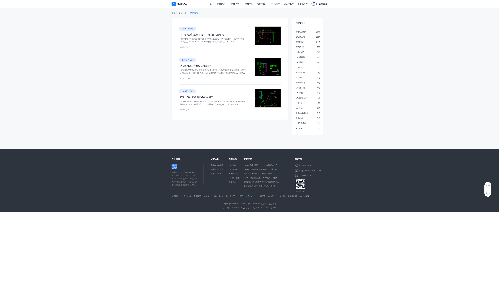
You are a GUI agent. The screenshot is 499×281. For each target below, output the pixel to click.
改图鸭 (240, 196)
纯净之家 (281, 196)
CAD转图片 (233, 169)
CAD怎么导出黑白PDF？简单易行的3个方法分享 (263, 165)
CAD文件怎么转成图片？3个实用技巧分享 (261, 177)
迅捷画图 (197, 196)
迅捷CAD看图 (216, 173)
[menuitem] (211, 4)
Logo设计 (271, 196)
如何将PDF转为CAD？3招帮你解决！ (259, 173)
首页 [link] (173, 13)
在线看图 (232, 182)
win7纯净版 (304, 196)
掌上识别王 (230, 196)
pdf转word (250, 196)
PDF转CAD (233, 173)
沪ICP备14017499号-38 (232, 207)
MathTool (207, 196)
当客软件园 (292, 196)
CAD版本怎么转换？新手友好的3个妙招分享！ (262, 186)
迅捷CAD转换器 (217, 169)
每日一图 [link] (182, 13)
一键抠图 (261, 196)
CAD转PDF (233, 165)
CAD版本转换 (234, 177)
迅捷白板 (187, 196)
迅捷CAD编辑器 (217, 165)
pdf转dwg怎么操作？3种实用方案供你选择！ (262, 182)
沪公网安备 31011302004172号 (258, 207)
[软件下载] (487, 193)
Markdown (218, 196)
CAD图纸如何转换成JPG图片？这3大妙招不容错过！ (265, 169)
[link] (195, 13)
